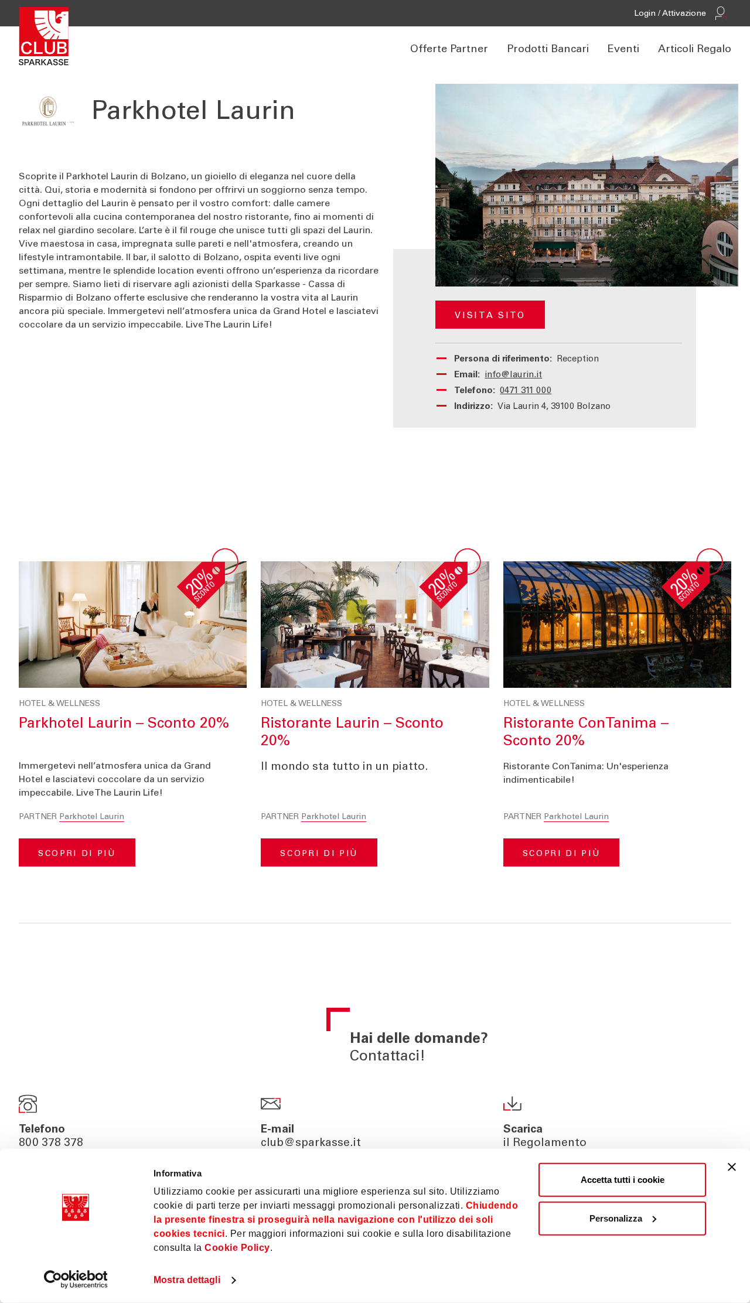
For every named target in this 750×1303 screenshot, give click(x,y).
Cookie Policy (237, 1248)
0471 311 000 (525, 391)
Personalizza (615, 1218)
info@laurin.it (513, 375)
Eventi (623, 50)
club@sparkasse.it (311, 1143)
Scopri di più (77, 854)
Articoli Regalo (694, 50)
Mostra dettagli (187, 1280)
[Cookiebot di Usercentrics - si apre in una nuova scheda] (76, 1279)
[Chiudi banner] (732, 1167)
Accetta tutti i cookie (622, 1180)
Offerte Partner (449, 50)
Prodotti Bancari (548, 50)
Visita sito (490, 316)
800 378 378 (51, 1143)
